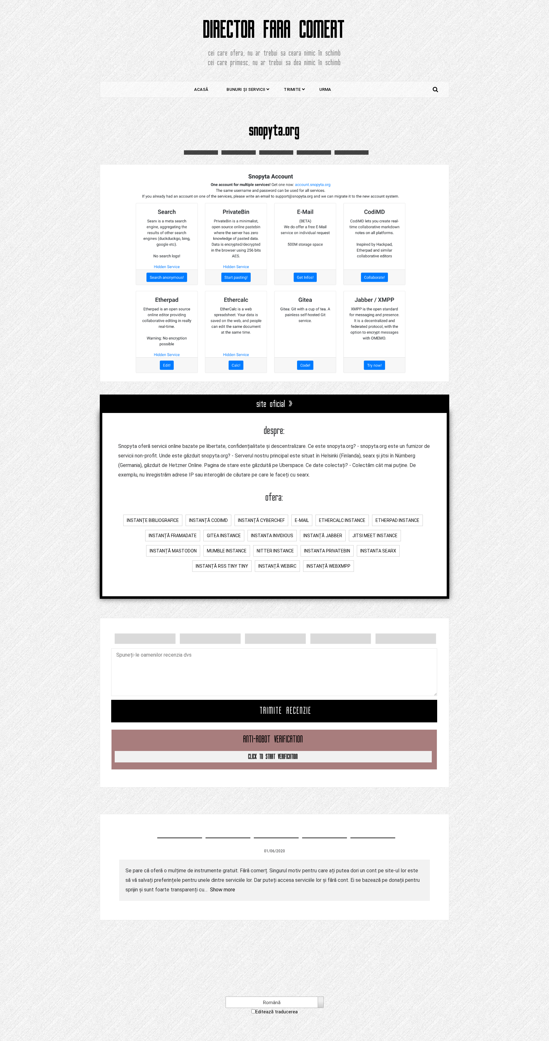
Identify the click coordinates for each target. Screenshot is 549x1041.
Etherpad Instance (397, 520)
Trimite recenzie (286, 711)
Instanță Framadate (173, 535)
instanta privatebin (327, 550)
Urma (325, 89)
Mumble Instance (227, 550)
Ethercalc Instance (342, 520)
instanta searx (378, 550)
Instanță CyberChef (261, 520)
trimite (292, 89)
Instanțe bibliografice (153, 520)
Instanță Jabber (322, 535)
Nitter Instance (275, 550)
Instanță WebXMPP (328, 566)
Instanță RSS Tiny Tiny (222, 566)
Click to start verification (273, 756)
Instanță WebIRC (277, 566)
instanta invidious (272, 535)
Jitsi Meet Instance (374, 535)
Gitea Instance (224, 535)
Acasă (201, 89)
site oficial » (274, 404)
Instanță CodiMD (208, 520)
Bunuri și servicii (246, 89)
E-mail (302, 520)
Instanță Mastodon (173, 550)
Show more (222, 890)
